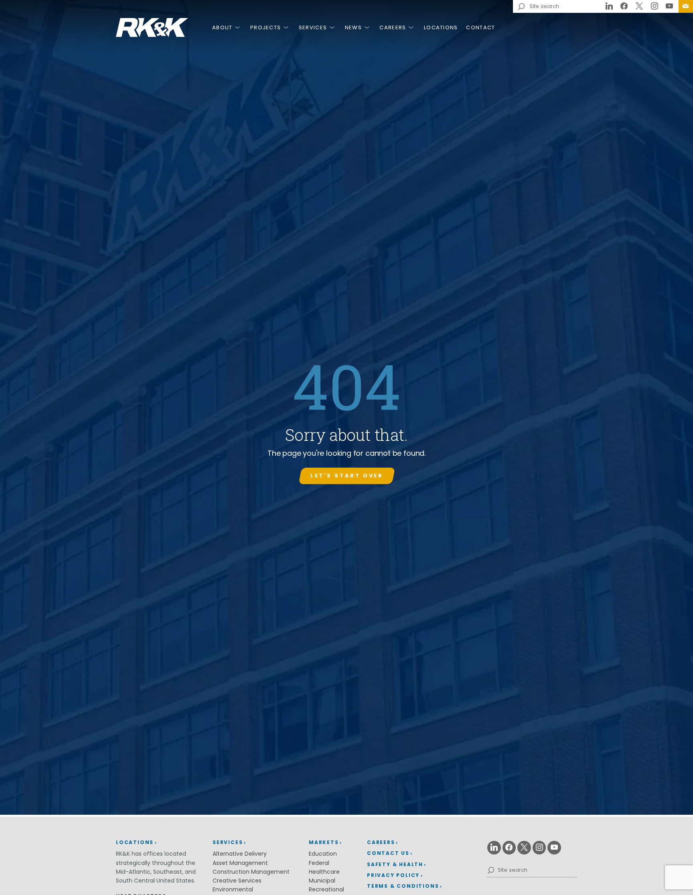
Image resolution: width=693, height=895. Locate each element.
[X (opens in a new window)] (639, 6)
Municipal (322, 881)
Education (323, 854)
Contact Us (686, 6)
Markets (324, 842)
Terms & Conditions (403, 886)
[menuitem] (686, 6)
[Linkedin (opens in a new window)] (609, 6)
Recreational (326, 889)
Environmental (233, 889)
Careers (392, 27)
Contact (480, 27)
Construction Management (251, 872)
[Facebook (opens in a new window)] (624, 6)
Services (313, 27)
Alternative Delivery (240, 854)
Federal (319, 863)
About (222, 27)
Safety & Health (395, 864)
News (353, 27)
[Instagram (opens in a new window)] (654, 6)
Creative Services (237, 881)
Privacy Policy (393, 875)
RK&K (152, 27)
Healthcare (324, 872)
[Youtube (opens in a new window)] (669, 6)
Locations (441, 27)
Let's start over (346, 475)
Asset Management (240, 863)
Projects (265, 27)
